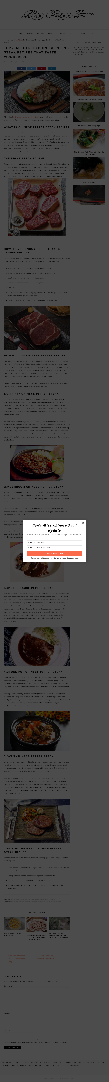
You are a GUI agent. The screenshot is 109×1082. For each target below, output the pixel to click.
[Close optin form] (83, 523)
